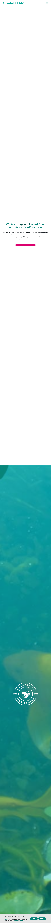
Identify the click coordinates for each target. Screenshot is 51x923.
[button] (47, 2)
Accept (34, 918)
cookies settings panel (19, 920)
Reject (42, 918)
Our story (36, 236)
